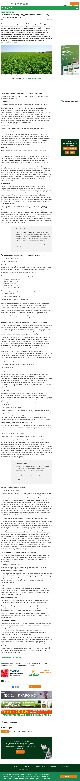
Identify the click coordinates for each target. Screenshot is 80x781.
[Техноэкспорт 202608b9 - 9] (70, 60)
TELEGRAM (24, 78)
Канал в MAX (23, 665)
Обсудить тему (35, 686)
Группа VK (13, 665)
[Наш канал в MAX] (27, 3)
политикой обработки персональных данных (34, 779)
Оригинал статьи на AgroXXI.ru (11, 657)
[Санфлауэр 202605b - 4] (40, 673)
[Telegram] (18, 687)
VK (33, 78)
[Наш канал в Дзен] (21, 3)
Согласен (68, 776)
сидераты (6, 681)
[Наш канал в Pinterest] (24, 3)
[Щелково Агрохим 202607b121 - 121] (26, 695)
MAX (35, 78)
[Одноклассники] (15, 687)
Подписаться (75, 3)
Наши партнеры (52, 766)
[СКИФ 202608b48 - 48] (26, 713)
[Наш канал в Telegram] (18, 3)
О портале (15, 766)
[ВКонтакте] (13, 687)
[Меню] (77, 7)
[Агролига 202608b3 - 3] (13, 673)
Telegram (73, 148)
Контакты (27, 766)
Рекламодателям (40, 766)
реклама (3, 669)
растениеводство (13, 681)
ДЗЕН (29, 78)
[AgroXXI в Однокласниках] (16, 3)
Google (39, 78)
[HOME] (2, 12)
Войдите (4, 731)
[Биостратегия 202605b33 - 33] (26, 704)
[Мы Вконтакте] (12, 3)
